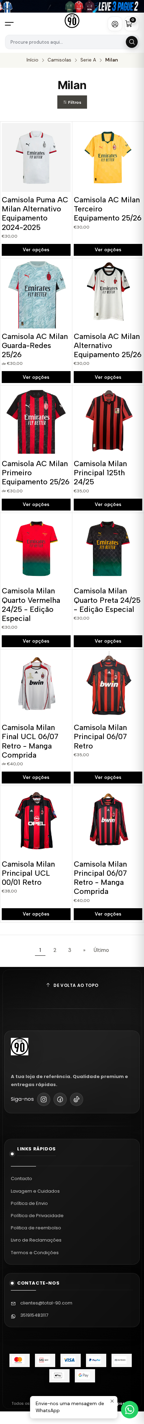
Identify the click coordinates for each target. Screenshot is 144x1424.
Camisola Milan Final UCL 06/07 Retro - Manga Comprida (30, 741)
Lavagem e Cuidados (35, 1191)
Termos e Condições (35, 1252)
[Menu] (12, 23)
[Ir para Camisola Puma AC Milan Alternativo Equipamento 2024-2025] (36, 157)
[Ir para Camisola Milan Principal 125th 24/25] (108, 421)
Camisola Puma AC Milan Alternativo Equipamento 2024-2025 (35, 213)
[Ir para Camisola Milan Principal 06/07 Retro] (108, 685)
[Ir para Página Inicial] (72, 20)
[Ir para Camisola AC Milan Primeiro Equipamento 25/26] (36, 421)
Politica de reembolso (36, 1227)
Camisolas (59, 60)
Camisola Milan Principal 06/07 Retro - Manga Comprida (100, 878)
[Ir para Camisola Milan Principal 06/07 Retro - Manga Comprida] (108, 821)
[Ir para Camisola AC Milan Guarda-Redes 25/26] (36, 294)
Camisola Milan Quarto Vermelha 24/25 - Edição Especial (31, 604)
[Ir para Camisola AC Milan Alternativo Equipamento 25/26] (108, 294)
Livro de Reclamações (36, 1240)
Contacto (21, 1178)
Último (101, 950)
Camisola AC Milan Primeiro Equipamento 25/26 (36, 472)
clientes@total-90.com (46, 1303)
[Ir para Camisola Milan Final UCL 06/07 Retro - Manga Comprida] (36, 685)
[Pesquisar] (132, 42)
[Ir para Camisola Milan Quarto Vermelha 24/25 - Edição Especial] (36, 548)
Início (32, 60)
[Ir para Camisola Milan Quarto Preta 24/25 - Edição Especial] (108, 548)
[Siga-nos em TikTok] (76, 1099)
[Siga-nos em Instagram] (43, 1099)
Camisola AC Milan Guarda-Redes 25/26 (35, 345)
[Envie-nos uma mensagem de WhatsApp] (129, 1409)
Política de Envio (29, 1203)
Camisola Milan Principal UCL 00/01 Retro (28, 873)
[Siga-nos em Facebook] (60, 1099)
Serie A (88, 60)
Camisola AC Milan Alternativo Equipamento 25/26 (108, 345)
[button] (72, 102)
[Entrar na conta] (115, 23)
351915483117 (34, 1315)
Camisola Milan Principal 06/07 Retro (100, 736)
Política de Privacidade (37, 1215)
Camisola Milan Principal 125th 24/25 (100, 472)
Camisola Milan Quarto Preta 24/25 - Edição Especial (107, 600)
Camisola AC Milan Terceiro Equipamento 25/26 (108, 209)
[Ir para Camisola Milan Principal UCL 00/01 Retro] (36, 821)
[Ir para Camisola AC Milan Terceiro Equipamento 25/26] (108, 157)
